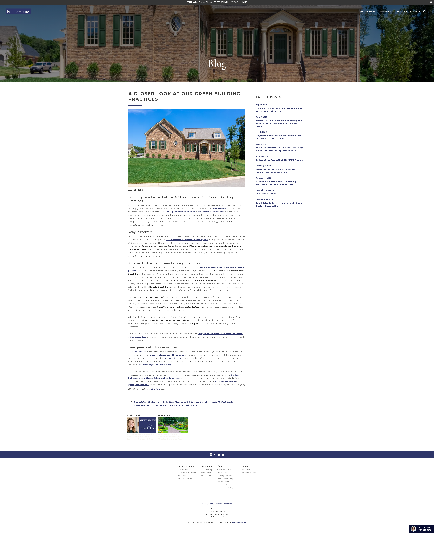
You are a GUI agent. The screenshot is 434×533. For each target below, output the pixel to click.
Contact (245, 466)
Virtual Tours (206, 476)
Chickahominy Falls (158, 402)
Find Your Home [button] (366, 11)
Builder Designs (238, 522)
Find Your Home (185, 466)
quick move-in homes (225, 381)
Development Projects (226, 488)
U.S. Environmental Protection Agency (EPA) (187, 240)
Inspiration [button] (385, 11)
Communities (182, 469)
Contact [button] (414, 11)
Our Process (222, 473)
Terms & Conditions (223, 504)
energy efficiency (172, 358)
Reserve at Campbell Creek (161, 405)
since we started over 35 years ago (167, 355)
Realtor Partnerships (225, 479)
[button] (431, 2)
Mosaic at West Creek (221, 402)
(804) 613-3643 (217, 517)
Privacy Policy (208, 504)
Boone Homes (219, 209)
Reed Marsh (139, 405)
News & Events (223, 482)
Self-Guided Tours (184, 479)
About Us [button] (401, 11)
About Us (222, 466)
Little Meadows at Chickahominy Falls (189, 402)
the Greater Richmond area (211, 212)
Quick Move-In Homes (186, 473)
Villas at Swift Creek (186, 405)
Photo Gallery (206, 469)
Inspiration (206, 466)
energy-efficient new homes (181, 212)
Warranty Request (248, 473)
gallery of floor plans (138, 385)
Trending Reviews (224, 476)
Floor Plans (181, 476)
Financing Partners (225, 485)
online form (155, 389)
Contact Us (246, 469)
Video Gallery (206, 473)
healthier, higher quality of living (155, 365)
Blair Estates (139, 402)
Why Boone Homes (225, 469)
